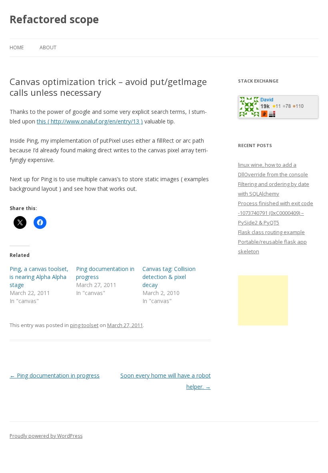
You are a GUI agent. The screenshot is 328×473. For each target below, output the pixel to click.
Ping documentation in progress (55, 375)
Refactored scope (54, 19)
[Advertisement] (263, 300)
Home (17, 47)
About (48, 47)
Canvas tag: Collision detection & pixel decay (169, 277)
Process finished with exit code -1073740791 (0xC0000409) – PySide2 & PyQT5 (275, 213)
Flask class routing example (271, 232)
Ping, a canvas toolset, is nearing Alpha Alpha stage (39, 277)
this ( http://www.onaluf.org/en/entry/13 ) (90, 121)
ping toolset (84, 325)
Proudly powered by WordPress (46, 436)
